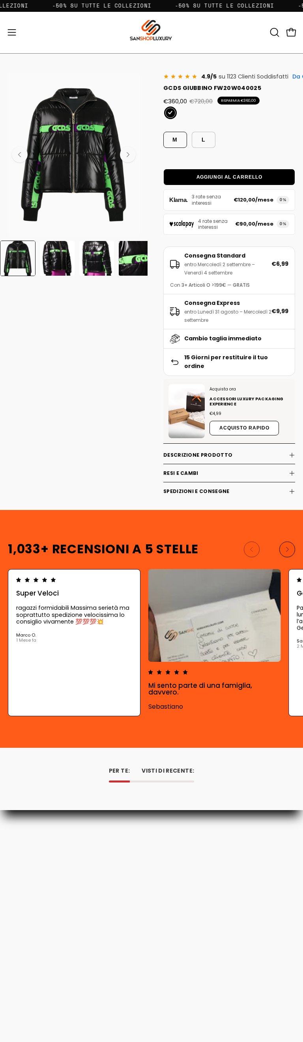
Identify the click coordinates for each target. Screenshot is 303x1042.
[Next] (128, 154)
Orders (17, 957)
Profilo (16, 969)
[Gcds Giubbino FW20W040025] (18, 258)
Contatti (170, 841)
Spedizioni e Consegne (196, 491)
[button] (273, 32)
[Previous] (20, 154)
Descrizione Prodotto (197, 455)
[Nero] (170, 112)
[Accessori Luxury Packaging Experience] (186, 411)
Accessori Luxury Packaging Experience (246, 401)
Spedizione (174, 863)
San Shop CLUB (179, 885)
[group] (151, 642)
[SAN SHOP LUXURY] (151, 32)
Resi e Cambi (180, 473)
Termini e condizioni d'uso (193, 874)
